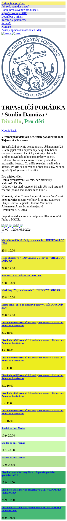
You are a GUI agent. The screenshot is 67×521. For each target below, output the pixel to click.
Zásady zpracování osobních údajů (21, 30)
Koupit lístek (9, 130)
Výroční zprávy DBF (14, 13)
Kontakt (6, 26)
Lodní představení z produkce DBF (22, 9)
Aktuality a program (13, 3)
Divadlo (11, 121)
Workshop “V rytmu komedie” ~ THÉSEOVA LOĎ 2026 (30, 290)
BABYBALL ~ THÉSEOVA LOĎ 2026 (21, 275)
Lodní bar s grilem (12, 16)
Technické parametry (13, 19)
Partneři (6, 23)
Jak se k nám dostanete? (15, 6)
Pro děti (34, 121)
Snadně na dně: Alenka (13, 428)
